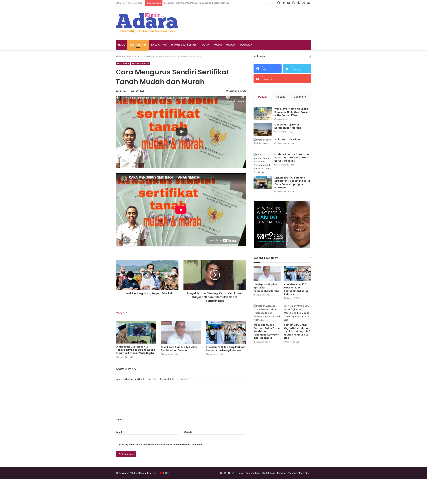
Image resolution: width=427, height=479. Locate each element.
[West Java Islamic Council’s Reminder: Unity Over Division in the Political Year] (263, 113)
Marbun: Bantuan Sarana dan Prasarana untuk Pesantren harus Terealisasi (292, 158)
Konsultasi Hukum (140, 63)
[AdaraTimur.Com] (147, 23)
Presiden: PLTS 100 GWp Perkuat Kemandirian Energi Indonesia (197, 3)
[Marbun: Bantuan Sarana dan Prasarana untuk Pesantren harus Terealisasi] (263, 163)
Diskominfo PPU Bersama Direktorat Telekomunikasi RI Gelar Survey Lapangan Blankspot (292, 182)
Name (120, 419)
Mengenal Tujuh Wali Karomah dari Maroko (287, 126)
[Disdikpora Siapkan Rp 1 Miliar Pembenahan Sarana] (181, 332)
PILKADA (230, 44)
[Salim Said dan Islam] (263, 144)
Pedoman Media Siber (299, 473)
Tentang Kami (253, 473)
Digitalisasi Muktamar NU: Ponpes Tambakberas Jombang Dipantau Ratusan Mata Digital (135, 350)
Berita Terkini (138, 44)
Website (188, 432)
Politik (205, 44)
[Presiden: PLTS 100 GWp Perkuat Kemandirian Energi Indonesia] (226, 332)
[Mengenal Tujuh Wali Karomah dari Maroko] (263, 129)
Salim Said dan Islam (287, 139)
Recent (280, 96)
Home (121, 44)
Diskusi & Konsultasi (183, 44)
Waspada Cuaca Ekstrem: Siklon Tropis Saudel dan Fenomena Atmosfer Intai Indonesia (267, 331)
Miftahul (122, 91)
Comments (300, 96)
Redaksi (281, 473)
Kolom (218, 44)
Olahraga (246, 44)
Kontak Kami (268, 473)
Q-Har (165, 473)
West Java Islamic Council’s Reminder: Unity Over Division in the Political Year (292, 112)
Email (120, 432)
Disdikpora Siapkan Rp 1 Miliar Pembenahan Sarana (179, 348)
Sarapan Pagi (159, 44)
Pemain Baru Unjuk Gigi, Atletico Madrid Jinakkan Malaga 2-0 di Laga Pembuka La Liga (297, 331)
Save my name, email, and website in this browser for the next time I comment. (161, 444)
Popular (262, 96)
